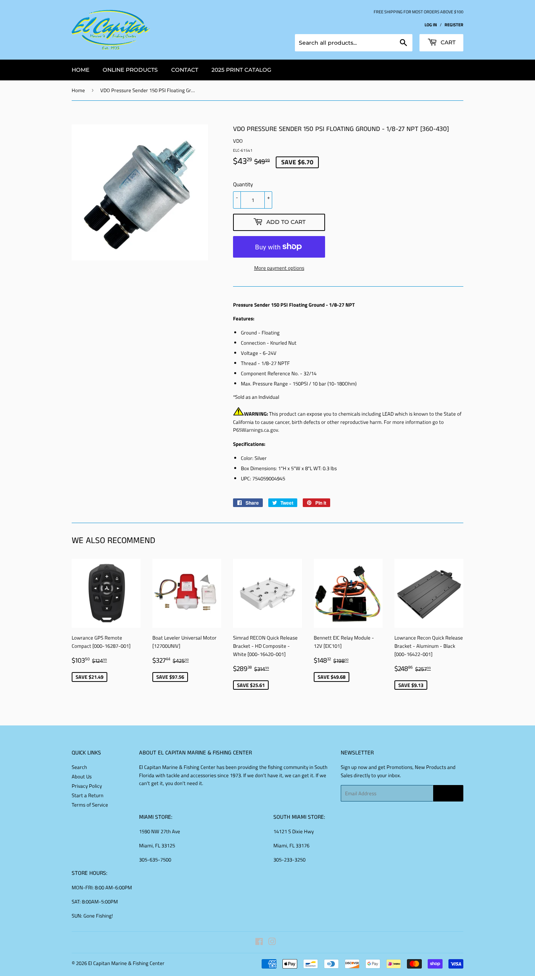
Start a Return (87, 795)
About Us (82, 776)
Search (79, 767)
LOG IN (431, 24)
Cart (447, 42)
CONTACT (184, 69)
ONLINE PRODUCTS (130, 69)
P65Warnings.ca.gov (255, 430)
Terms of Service (90, 805)
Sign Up (448, 793)
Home (78, 90)
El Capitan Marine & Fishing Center (126, 963)
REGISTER (454, 24)
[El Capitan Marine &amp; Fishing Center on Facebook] (259, 943)
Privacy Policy (87, 786)
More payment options (279, 268)
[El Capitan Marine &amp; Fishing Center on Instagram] (272, 943)
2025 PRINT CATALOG (241, 69)
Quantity (243, 184)
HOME (80, 69)
